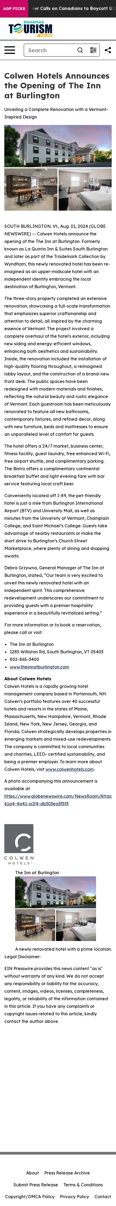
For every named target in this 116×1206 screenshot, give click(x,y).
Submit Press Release (35, 1184)
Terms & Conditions (83, 1184)
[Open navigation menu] (9, 50)
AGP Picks (14, 8)
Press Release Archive (67, 1173)
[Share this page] (108, 50)
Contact (102, 1196)
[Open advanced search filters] (93, 50)
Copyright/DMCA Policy (29, 1196)
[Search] (80, 50)
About (32, 1173)
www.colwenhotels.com (70, 769)
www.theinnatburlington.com (39, 667)
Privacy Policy (74, 1196)
